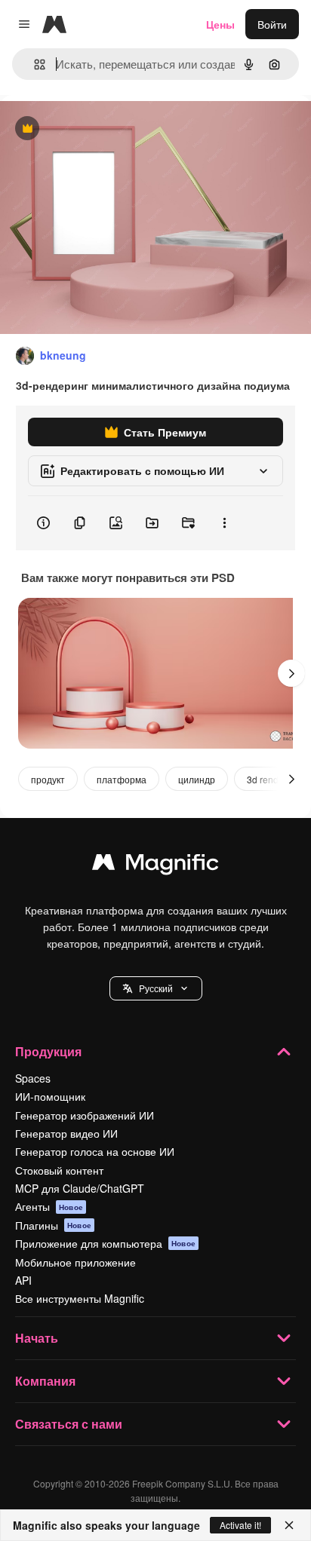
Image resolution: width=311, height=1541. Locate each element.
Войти (272, 24)
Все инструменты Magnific (79, 1298)
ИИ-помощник (50, 1096)
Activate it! (240, 1524)
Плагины (53, 1225)
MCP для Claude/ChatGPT (79, 1188)
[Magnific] (155, 865)
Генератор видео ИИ (66, 1133)
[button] (155, 988)
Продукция (48, 1051)
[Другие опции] (224, 523)
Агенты (49, 1206)
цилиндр (196, 779)
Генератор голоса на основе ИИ (94, 1151)
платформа (121, 779)
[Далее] (291, 673)
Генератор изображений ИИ (84, 1115)
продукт (48, 779)
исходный (101, 129)
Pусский (156, 988)
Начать (36, 1337)
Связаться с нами (68, 1423)
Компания (45, 1380)
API (23, 1280)
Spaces (33, 1078)
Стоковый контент (59, 1170)
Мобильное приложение (75, 1262)
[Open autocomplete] (33, 64)
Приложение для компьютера (105, 1243)
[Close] (289, 1525)
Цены (220, 24)
